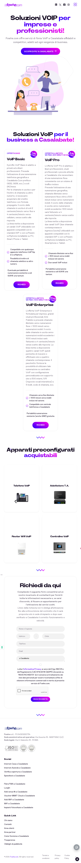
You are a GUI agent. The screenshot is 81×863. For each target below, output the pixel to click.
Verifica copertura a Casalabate (18, 772)
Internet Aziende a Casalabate (17, 768)
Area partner (10, 832)
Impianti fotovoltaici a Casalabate (18, 808)
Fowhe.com (14, 857)
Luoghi (7, 788)
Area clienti (9, 828)
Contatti (8, 824)
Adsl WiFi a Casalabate (14, 800)
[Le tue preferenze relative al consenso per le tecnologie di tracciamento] (2, 647)
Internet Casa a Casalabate (16, 764)
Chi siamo (8, 820)
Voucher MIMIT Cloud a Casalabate (19, 796)
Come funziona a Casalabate (16, 836)
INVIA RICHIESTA (40, 699)
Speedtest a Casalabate (14, 776)
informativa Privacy (32, 669)
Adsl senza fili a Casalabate (15, 792)
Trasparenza (9, 840)
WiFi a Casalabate (12, 804)
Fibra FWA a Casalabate (14, 784)
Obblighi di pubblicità (13, 844)
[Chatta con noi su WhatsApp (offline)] (77, 847)
